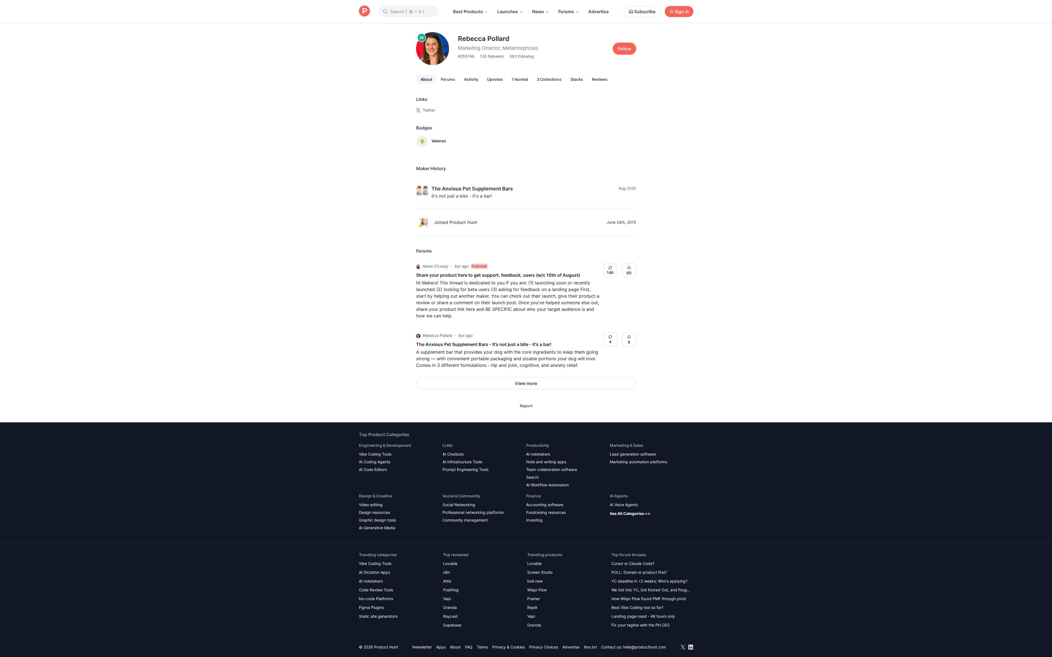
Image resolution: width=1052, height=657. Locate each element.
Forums (566, 11)
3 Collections (549, 79)
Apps (441, 647)
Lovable (450, 563)
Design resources (374, 512)
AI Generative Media (377, 527)
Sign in (682, 11)
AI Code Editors (373, 469)
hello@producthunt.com (644, 647)
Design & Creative (375, 496)
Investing (534, 520)
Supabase (452, 625)
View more (526, 383)
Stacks (576, 79)
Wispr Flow (537, 589)
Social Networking (459, 504)
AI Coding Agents (374, 461)
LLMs (448, 445)
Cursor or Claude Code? (632, 563)
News (538, 11)
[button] (418, 266)
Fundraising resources (546, 512)
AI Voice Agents (624, 504)
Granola (450, 607)
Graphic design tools (377, 520)
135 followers (492, 56)
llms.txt (590, 647)
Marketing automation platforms (638, 461)
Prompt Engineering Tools (465, 469)
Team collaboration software (551, 469)
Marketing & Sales (626, 445)
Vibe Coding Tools (375, 454)
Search (532, 477)
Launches (507, 11)
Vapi (447, 598)
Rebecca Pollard (437, 335)
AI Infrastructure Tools (462, 461)
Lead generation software (633, 454)
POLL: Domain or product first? (639, 572)
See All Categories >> (630, 513)
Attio (447, 581)
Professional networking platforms (473, 512)
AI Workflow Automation (547, 485)
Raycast (450, 616)
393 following (521, 56)
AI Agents (619, 496)
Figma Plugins (371, 607)
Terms (482, 647)
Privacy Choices (543, 647)
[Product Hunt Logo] (364, 11)
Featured (479, 266)
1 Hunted (520, 79)
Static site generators (378, 616)
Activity (471, 79)
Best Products (468, 11)
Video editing (371, 504)
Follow (624, 48)
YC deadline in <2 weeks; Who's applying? (649, 581)
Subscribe (644, 11)
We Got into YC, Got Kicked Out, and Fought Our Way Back (651, 590)
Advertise (598, 11)
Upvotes (495, 79)
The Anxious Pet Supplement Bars (472, 189)
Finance (533, 496)
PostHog (450, 589)
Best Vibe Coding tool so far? (637, 607)
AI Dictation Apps (374, 572)
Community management (465, 520)
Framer (533, 598)
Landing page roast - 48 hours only (643, 616)
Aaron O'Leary (435, 266)
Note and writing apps (546, 461)
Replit (532, 607)
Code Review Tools (376, 589)
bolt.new (535, 581)
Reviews (600, 79)
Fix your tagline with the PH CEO (640, 625)
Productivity (537, 445)
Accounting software (544, 504)
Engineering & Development (385, 445)
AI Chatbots (453, 454)
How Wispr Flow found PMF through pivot (648, 598)
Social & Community (461, 496)
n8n (446, 572)
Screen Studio (540, 572)
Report (526, 405)
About (426, 79)
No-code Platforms (376, 598)
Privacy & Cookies (508, 647)
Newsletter (422, 647)
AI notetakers (538, 454)
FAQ (469, 647)
